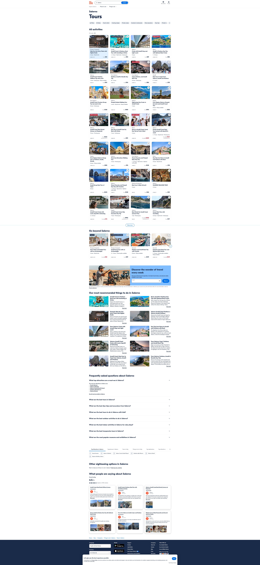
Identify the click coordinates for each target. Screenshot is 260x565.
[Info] (95, 33)
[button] (98, 47)
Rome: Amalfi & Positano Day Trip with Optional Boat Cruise (101, 513)
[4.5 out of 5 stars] (93, 483)
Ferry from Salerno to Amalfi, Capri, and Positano (129, 512)
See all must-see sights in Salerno (97, 394)
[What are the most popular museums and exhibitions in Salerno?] (169, 437)
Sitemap (129, 557)
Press (152, 551)
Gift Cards (153, 553)
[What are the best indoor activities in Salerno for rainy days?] (169, 424)
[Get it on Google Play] (119, 546)
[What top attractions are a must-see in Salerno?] (169, 380)
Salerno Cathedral (94, 386)
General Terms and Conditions (133, 553)
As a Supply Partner (163, 544)
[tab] (97, 449)
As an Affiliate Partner (164, 549)
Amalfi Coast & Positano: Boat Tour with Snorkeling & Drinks (127, 488)
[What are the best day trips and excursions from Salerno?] (169, 405)
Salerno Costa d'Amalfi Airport (97, 388)
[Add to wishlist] (107, 36)
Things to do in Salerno (109, 538)
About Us (153, 544)
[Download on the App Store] (119, 551)
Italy (95, 538)
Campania (99, 538)
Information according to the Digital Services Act (137, 555)
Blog (152, 549)
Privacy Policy (130, 549)
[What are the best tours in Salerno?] (169, 399)
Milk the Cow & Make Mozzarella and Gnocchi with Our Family (157, 513)
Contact (129, 544)
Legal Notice (130, 547)
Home (90, 538)
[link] (98, 47)
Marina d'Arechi (94, 391)
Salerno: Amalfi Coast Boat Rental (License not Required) (157, 488)
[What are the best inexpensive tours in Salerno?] (169, 431)
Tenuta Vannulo (94, 385)
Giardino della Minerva (95, 389)
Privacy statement (93, 288)
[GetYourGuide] (91, 3)
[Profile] (169, 2)
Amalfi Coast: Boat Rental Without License (100, 487)
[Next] (170, 246)
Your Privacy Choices (131, 551)
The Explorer (153, 555)
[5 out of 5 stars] (102, 489)
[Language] (163, 2)
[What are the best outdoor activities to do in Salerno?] (169, 418)
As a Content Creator (163, 547)
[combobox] (108, 2)
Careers (152, 547)
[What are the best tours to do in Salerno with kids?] (169, 412)
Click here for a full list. (116, 467)
